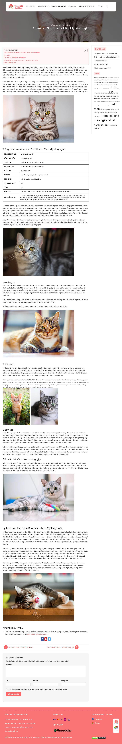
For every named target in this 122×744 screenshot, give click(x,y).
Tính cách (7, 55)
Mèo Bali (108, 96)
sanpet (108, 109)
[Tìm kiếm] (107, 6)
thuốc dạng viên (106, 112)
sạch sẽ (117, 109)
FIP (114, 84)
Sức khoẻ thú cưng (101, 68)
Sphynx (113, 109)
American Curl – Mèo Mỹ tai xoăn (21, 647)
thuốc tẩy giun (113, 112)
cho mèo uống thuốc (99, 82)
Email (35, 681)
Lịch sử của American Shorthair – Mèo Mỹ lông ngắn (21, 60)
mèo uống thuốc (98, 105)
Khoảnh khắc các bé (59, 6)
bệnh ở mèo (110, 80)
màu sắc (107, 93)
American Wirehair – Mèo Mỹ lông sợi (60, 647)
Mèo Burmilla (101, 98)
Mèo (112, 92)
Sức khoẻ (71, 6)
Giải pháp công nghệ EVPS (63, 737)
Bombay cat (116, 77)
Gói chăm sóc (30, 6)
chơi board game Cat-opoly (37, 634)
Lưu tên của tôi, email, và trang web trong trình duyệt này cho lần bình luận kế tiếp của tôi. (38, 689)
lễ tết (113, 88)
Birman (111, 77)
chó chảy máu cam (108, 82)
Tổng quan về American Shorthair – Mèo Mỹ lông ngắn (22, 52)
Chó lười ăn (101, 84)
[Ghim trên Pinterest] (45, 639)
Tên (7, 681)
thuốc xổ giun (97, 116)
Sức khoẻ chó (99, 61)
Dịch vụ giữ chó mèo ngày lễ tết (105, 57)
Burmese (96, 80)
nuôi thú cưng (103, 109)
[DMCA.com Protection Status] (99, 737)
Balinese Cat (106, 77)
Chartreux (115, 80)
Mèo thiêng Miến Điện (114, 101)
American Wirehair (98, 77)
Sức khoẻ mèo (99, 64)
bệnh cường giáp (103, 80)
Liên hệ (100, 6)
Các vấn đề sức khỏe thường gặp (15, 57)
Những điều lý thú (10, 62)
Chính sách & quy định (86, 6)
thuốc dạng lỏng (98, 112)
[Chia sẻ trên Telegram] (49, 639)
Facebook (116, 723)
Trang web (64, 681)
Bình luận (9, 664)
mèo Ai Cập (102, 96)
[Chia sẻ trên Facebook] (42, 639)
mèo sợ (107, 101)
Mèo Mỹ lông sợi (101, 101)
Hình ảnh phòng (43, 6)
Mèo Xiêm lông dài (106, 105)
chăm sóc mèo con (108, 84)
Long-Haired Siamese (104, 88)
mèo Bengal (113, 96)
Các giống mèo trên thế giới (61, 25)
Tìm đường (116, 730)
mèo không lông (109, 98)
